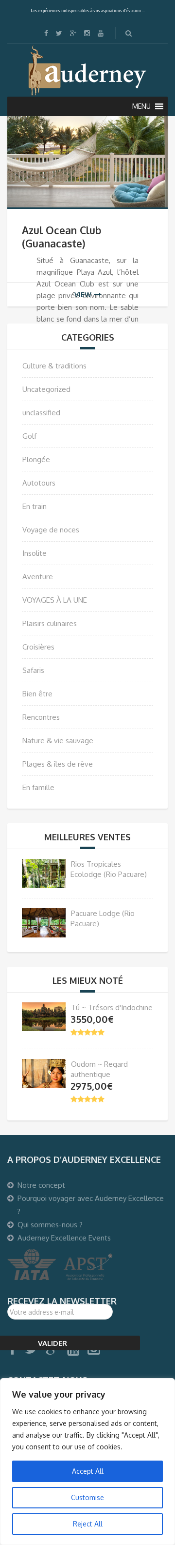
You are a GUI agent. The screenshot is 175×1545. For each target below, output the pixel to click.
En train (34, 506)
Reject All (88, 1524)
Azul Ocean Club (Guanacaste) (62, 237)
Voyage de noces (50, 529)
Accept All (88, 1471)
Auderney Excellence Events (64, 1237)
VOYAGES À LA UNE (54, 600)
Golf (29, 436)
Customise (87, 1497)
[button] (141, 106)
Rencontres (41, 717)
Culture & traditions (54, 365)
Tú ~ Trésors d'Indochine (112, 1007)
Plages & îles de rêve (57, 764)
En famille (38, 787)
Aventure (37, 576)
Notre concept (41, 1185)
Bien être (37, 693)
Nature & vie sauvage (57, 740)
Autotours (38, 483)
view (82, 294)
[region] (87, 1461)
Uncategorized (46, 389)
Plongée (36, 459)
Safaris (33, 670)
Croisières (38, 646)
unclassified (41, 412)
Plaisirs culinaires (49, 623)
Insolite (34, 553)
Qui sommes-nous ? (50, 1224)
